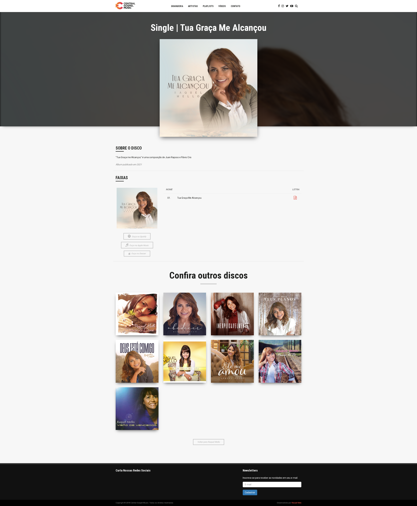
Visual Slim (296, 503)
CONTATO (235, 6)
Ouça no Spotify (138, 236)
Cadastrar (250, 492)
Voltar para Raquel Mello (208, 442)
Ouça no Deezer (138, 253)
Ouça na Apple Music (139, 245)
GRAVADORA (177, 6)
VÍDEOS (222, 6)
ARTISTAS (193, 6)
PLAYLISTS (208, 6)
